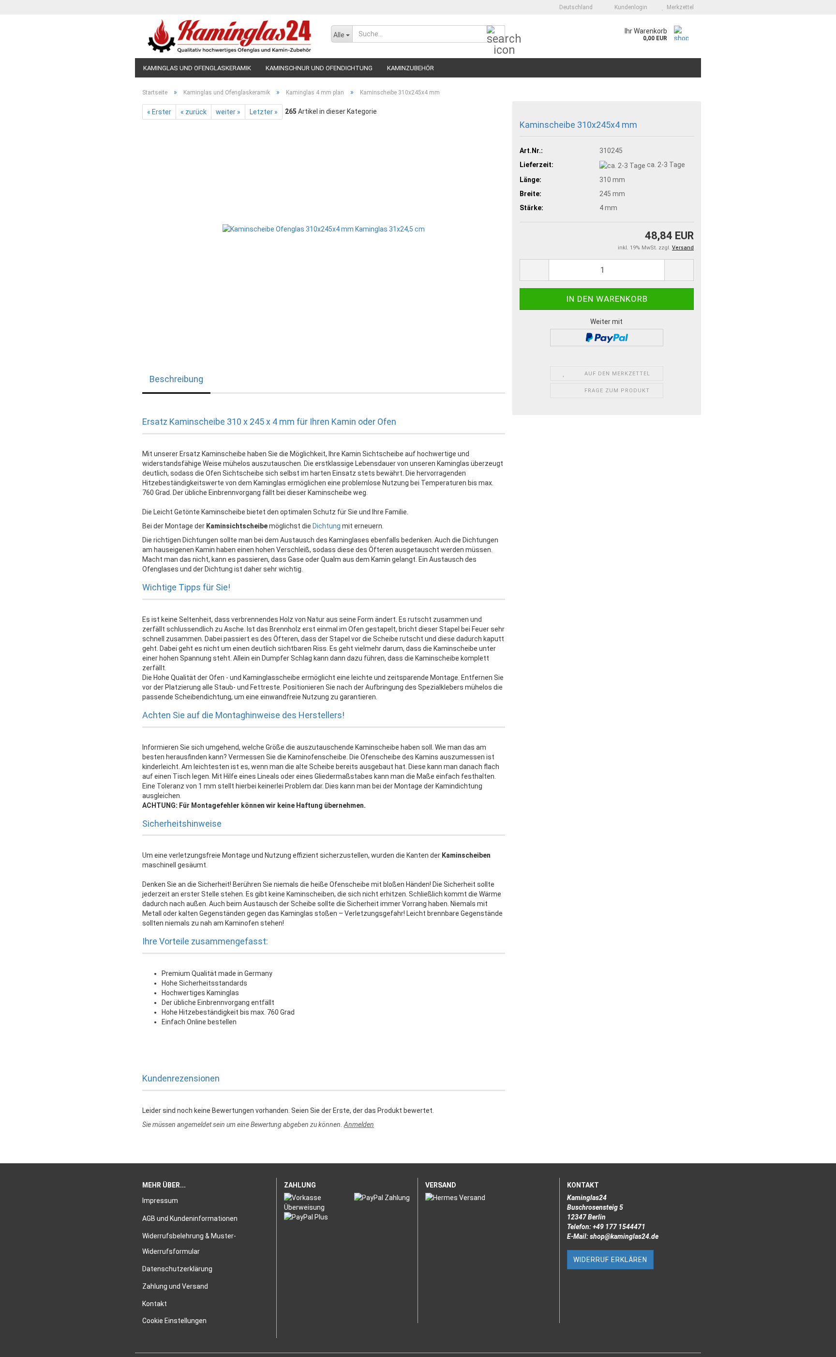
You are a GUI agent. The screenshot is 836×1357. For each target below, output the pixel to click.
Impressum (160, 1200)
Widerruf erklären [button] (610, 1260)
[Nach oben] (809, 1342)
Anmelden (359, 1124)
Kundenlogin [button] (629, 7)
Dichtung (327, 526)
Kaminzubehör (410, 68)
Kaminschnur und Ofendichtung (319, 68)
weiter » (228, 112)
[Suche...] (496, 34)
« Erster (159, 112)
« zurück (193, 112)
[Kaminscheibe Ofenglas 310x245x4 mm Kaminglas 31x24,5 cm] (324, 228)
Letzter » (264, 112)
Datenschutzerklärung (177, 1269)
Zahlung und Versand (175, 1286)
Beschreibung (176, 379)
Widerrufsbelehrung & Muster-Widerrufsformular (189, 1243)
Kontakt (154, 1304)
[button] (573, 7)
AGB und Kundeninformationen (190, 1218)
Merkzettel (679, 7)
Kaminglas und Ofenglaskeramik (197, 68)
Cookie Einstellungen (174, 1321)
